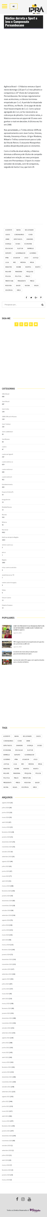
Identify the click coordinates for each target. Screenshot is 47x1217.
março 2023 (6, 1003)
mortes (28, 267)
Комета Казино (7, 605)
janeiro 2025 (6, 896)
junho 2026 (5, 812)
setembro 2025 (7, 856)
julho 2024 (5, 925)
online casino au (7, 545)
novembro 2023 (7, 964)
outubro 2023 (6, 969)
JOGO (26, 258)
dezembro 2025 (7, 842)
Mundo (4, 515)
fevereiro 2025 (6, 891)
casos (7, 234)
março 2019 (6, 1180)
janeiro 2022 (6, 1072)
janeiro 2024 (6, 954)
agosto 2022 (6, 1038)
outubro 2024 (6, 910)
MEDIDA (23, 262)
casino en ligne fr (7, 454)
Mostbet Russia (7, 507)
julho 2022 (5, 1043)
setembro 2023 (7, 974)
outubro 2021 (6, 1087)
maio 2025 (5, 876)
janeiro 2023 (6, 1013)
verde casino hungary (9, 582)
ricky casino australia (9, 567)
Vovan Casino (6, 598)
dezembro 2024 (7, 901)
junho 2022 (5, 1047)
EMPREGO (30, 248)
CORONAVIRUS (19, 234)
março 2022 (6, 1062)
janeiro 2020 (6, 1175)
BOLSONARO (29, 230)
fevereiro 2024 (6, 950)
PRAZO (28, 276)
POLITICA (18, 276)
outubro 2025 (6, 852)
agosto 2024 (6, 920)
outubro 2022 (6, 1028)
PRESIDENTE (22, 281)
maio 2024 (5, 935)
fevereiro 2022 (6, 1067)
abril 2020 (5, 1160)
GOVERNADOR (20, 253)
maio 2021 (5, 1111)
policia (8, 276)
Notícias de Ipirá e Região (10, 537)
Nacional (5, 530)
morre (18, 267)
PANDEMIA (18, 272)
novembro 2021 (7, 1082)
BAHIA (18, 230)
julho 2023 (5, 984)
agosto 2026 (6, 803)
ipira (7, 258)
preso (32, 281)
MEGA (32, 262)
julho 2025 (5, 866)
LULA (7, 262)
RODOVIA (8, 285)
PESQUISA (30, 272)
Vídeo (4, 590)
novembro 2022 (7, 1023)
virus (19, 290)
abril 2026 (5, 822)
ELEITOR (20, 248)
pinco (4, 552)
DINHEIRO (30, 239)
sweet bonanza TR (8, 575)
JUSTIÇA (35, 258)
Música (4, 522)
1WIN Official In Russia (9, 416)
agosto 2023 (6, 979)
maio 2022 (5, 1052)
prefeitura (9, 281)
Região (4, 560)
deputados (18, 239)
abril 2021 (5, 1116)
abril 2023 (5, 999)
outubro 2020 (6, 1145)
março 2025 (6, 886)
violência (9, 290)
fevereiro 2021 (6, 1126)
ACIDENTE (8, 230)
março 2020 (6, 1165)
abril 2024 (5, 940)
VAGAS (36, 285)
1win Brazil (5, 401)
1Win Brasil (5, 394)
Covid (30, 234)
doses (18, 244)
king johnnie (6, 499)
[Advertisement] (23, 61)
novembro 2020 (7, 1141)
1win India (5, 409)
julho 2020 (5, 1155)
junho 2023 (5, 989)
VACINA (27, 285)
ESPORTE (8, 253)
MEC (14, 262)
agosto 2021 (6, 1096)
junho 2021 (5, 1106)
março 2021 (6, 1121)
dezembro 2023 (7, 959)
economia (28, 244)
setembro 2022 (7, 1033)
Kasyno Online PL (8, 492)
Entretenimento (7, 484)
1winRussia (6, 439)
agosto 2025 (6, 861)
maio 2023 (5, 994)
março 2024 (6, 945)
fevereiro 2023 (6, 1008)
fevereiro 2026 (6, 832)
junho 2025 (5, 871)
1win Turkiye (6, 424)
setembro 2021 (7, 1092)
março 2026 (6, 827)
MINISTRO (8, 267)
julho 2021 (5, 1101)
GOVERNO (33, 253)
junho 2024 (5, 930)
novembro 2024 (7, 905)
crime (7, 239)
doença (8, 244)
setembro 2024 (7, 915)
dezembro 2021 (7, 1077)
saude (18, 285)
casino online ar (7, 469)
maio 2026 (5, 817)
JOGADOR (16, 258)
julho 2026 (5, 808)
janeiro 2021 (6, 1131)
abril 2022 (5, 1057)
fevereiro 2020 (6, 1170)
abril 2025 (5, 881)
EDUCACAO (9, 248)
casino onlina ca (7, 462)
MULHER (8, 272)
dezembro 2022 (7, 1018)
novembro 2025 (7, 847)
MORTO (37, 267)
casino (4, 447)
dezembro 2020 (7, 1136)
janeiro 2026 (6, 837)
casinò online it (7, 477)
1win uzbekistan (7, 432)
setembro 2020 (7, 1150)
